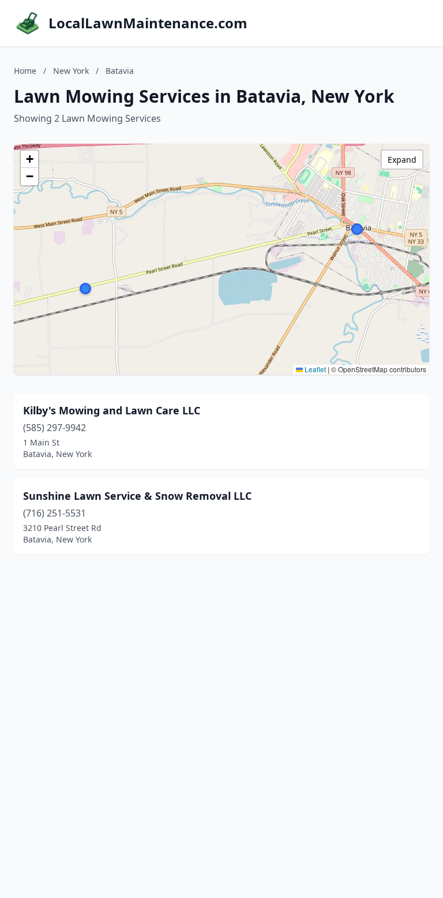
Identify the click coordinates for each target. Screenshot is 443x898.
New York (71, 70)
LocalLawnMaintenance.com (147, 23)
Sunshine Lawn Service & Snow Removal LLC (137, 496)
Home (25, 70)
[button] (357, 229)
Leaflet (314, 369)
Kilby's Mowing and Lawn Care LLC (111, 410)
